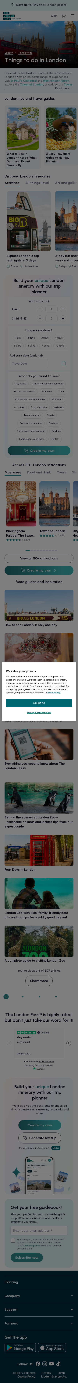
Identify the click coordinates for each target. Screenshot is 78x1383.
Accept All (39, 702)
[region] (39, 691)
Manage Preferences (39, 712)
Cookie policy (53, 692)
